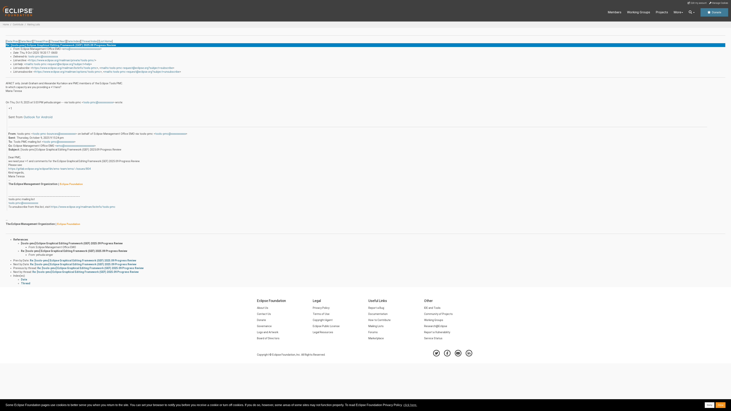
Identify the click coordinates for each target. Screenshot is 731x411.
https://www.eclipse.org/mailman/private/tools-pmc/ (62, 60)
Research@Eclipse (435, 326)
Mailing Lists (33, 24)
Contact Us (264, 313)
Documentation (378, 313)
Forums (373, 332)
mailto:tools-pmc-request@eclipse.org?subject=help (58, 64)
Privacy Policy (321, 307)
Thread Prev (41, 41)
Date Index (73, 41)
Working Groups (638, 12)
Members (614, 12)
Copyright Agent (323, 320)
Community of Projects (438, 313)
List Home (106, 41)
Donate (716, 12)
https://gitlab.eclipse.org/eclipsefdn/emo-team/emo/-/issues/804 (49, 168)
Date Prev (12, 41)
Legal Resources (323, 332)
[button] (692, 12)
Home (6, 24)
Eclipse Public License (326, 326)
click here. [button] (410, 405)
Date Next (26, 41)
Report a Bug (376, 307)
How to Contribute (379, 320)
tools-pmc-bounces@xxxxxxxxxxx (54, 133)
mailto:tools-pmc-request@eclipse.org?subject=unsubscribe (142, 71)
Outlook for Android (38, 117)
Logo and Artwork (267, 332)
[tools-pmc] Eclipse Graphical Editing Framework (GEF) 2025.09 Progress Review (72, 243)
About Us (262, 307)
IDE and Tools (432, 307)
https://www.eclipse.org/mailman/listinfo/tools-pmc (64, 67)
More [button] (677, 12)
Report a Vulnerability (437, 332)
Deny (709, 405)
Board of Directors (268, 338)
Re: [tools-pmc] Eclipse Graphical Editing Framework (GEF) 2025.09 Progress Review (74, 250)
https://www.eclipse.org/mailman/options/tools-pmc (67, 71)
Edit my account (698, 3)
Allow (720, 405)
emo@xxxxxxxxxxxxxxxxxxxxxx (81, 48)
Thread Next (57, 41)
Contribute (18, 24)
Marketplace (376, 338)
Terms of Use (321, 313)
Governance (264, 326)
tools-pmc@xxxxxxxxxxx (43, 56)
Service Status (433, 338)
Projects (662, 12)
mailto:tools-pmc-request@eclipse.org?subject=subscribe (137, 67)
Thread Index (89, 41)
